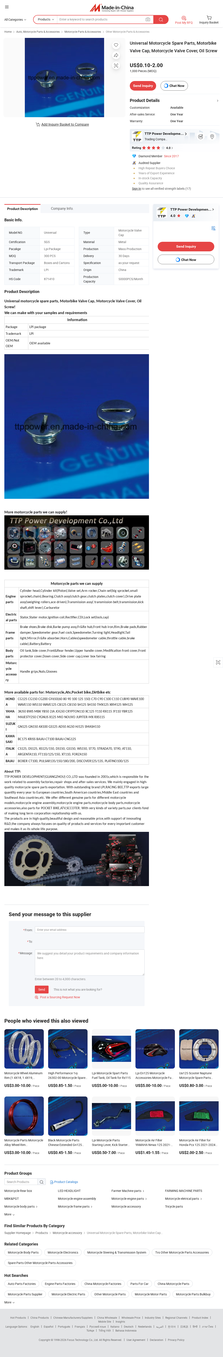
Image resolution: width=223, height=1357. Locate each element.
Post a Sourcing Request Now (57, 997)
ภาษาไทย (207, 1326)
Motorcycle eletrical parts (182, 1198)
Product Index (200, 1317)
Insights (120, 1321)
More (8, 1302)
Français (80, 1326)
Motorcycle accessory (126, 1206)
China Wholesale (107, 1317)
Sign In (136, 188)
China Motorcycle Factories (102, 1284)
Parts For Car (139, 1284)
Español (48, 1326)
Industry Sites (153, 1317)
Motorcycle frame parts (74, 1206)
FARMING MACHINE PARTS (183, 1191)
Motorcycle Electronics (63, 1252)
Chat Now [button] (176, 86)
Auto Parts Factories (22, 1284)
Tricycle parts (174, 1206)
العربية (159, 1326)
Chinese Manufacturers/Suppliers (73, 1317)
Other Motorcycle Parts (110, 1294)
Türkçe (90, 1330)
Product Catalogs (66, 1182)
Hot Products (18, 1317)
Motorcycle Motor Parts (151, 1294)
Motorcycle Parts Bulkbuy (193, 1294)
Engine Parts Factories (60, 1284)
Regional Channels (176, 1317)
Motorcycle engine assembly (77, 1198)
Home (8, 31)
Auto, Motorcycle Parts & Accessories (38, 31)
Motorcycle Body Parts (23, 1252)
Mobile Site (104, 1321)
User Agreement (136, 1340)
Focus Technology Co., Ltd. (83, 1340)
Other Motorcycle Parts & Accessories (127, 31)
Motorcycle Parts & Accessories (82, 31)
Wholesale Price (131, 1317)
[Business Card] (213, 228)
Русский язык (98, 1326)
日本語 (184, 1326)
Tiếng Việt (105, 1330)
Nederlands (145, 1326)
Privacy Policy (176, 1340)
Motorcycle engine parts (128, 1198)
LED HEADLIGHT (69, 1191)
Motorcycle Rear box (18, 1191)
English (34, 1326)
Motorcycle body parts (19, 1206)
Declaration (156, 1340)
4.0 (173, 216)
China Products (39, 1317)
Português (64, 1326)
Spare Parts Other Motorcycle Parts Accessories (40, 1263)
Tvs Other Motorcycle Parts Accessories (182, 1252)
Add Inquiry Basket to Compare (65, 124)
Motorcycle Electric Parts (68, 1294)
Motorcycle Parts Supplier (25, 1294)
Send (41, 989)
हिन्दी (195, 1326)
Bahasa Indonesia (126, 1330)
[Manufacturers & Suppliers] (111, 7)
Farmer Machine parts (126, 1191)
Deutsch (128, 1326)
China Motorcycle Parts (173, 1284)
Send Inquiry (143, 86)
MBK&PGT (11, 1198)
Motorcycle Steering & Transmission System (116, 1252)
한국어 (172, 1326)
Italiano (114, 1326)
